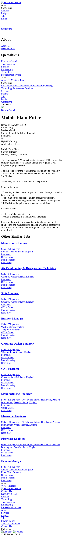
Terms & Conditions (10, 523)
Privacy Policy (8, 521)
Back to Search (8, 110)
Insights (4, 93)
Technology (7, 88)
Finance (37, 85)
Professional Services (23, 88)
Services (5, 91)
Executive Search (9, 85)
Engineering (47, 85)
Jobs (3, 96)
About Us (6, 80)
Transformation (25, 85)
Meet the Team (18, 80)
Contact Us (6, 29)
